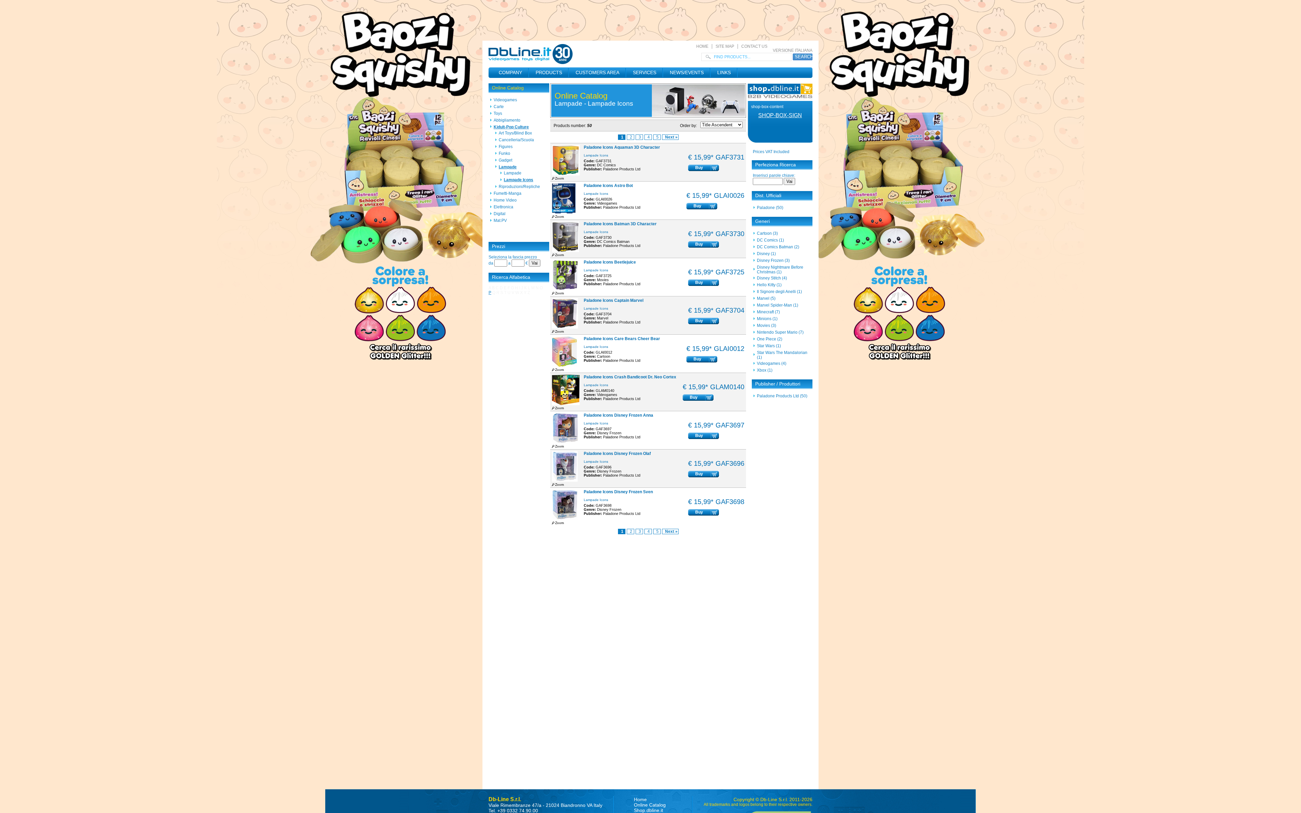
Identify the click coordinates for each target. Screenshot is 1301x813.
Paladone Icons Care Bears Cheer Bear (622, 338)
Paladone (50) (770, 207)
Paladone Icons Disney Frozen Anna (618, 415)
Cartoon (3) (767, 233)
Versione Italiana (792, 50)
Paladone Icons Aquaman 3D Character (622, 147)
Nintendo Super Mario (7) (780, 332)
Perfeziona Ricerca (775, 164)
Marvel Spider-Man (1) (777, 305)
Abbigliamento (507, 120)
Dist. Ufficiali (768, 195)
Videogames (505, 100)
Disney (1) (766, 253)
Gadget (505, 160)
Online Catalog (508, 87)
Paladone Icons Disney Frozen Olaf (617, 453)
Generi (762, 221)
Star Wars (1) (769, 345)
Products (549, 72)
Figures (506, 146)
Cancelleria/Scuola (516, 140)
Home (702, 46)
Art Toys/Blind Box (515, 133)
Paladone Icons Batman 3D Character (620, 224)
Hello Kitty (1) (769, 285)
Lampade (508, 167)
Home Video (505, 200)
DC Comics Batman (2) (778, 247)
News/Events (687, 72)
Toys (498, 113)
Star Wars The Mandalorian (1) (782, 355)
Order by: (688, 125)
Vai (535, 263)
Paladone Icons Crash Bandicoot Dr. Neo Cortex (630, 377)
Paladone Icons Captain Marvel (613, 300)
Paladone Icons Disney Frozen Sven (618, 491)
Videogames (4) (771, 363)
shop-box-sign (780, 115)
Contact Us (754, 46)
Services (644, 72)
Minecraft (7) (768, 312)
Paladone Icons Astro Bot (608, 185)
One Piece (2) (769, 339)
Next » (671, 137)
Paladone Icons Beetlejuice (610, 262)
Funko (504, 153)
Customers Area (597, 72)
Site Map (725, 46)
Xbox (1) (764, 370)
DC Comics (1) (770, 240)
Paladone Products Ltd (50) (782, 396)
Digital (499, 213)
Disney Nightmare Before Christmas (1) (780, 269)
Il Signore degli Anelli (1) (779, 291)
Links (724, 72)
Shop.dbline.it (648, 810)
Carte (499, 106)
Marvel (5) (766, 298)
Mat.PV (500, 220)
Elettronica (503, 207)
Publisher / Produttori (777, 384)
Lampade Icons (518, 180)
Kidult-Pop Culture (511, 127)
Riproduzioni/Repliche (519, 186)
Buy (699, 167)
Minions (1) (767, 318)
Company (510, 72)
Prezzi (498, 246)
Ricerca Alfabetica (511, 277)
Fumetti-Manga (507, 193)
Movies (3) (766, 325)
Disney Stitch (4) (772, 278)
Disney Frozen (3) (773, 260)
